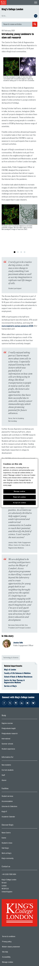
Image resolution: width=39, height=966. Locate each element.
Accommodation (15, 802)
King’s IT (13, 812)
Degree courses (15, 723)
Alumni (12, 780)
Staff (11, 775)
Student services (16, 796)
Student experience (17, 749)
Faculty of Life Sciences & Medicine (17, 673)
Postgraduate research (18, 734)
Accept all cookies (19, 502)
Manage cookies (14, 962)
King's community (16, 859)
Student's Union (15, 843)
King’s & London (10, 669)
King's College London (12, 9)
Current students (16, 770)
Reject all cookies (19, 497)
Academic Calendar (17, 817)
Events (12, 838)
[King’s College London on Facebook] (4, 703)
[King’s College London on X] (10, 703)
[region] (19, 483)
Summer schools (16, 744)
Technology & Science (10, 657)
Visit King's (13, 848)
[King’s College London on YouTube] (27, 703)
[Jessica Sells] (7, 643)
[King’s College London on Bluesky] (33, 703)
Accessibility (13, 957)
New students (14, 765)
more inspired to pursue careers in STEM (17, 326)
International (14, 739)
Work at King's (15, 853)
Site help (12, 952)
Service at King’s (10, 686)
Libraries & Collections (18, 807)
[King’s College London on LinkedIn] (22, 703)
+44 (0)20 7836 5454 (9, 874)
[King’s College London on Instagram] (16, 703)
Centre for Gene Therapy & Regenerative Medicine (14, 681)
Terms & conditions (16, 936)
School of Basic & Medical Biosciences (18, 676)
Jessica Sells (18, 642)
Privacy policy (14, 941)
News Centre (14, 833)
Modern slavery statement (18, 947)
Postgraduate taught (17, 729)
